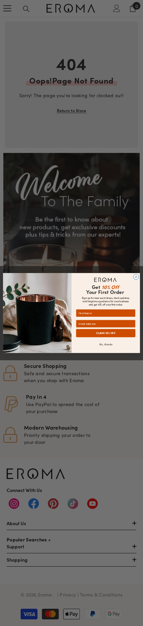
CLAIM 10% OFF (106, 333)
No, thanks (105, 344)
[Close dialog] (136, 277)
